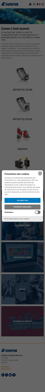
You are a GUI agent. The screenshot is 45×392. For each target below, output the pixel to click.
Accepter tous (22, 200)
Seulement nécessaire (22, 207)
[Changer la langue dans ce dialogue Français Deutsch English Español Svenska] (40, 173)
